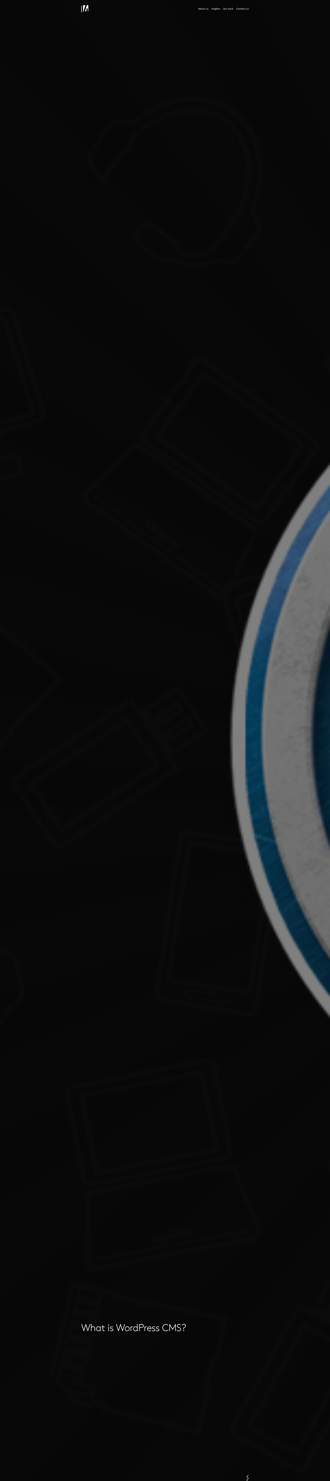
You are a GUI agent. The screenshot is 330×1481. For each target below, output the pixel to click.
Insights (215, 9)
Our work (228, 9)
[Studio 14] (84, 9)
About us (203, 9)
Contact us (242, 9)
